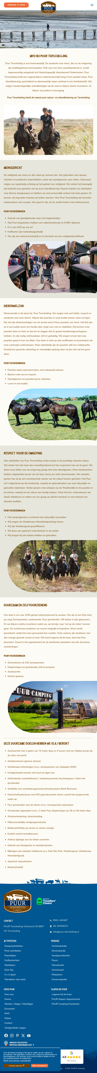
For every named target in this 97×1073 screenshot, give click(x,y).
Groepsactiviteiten (13, 945)
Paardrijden (10, 955)
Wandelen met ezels (15, 979)
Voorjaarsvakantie (61, 955)
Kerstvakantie (59, 950)
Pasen (55, 960)
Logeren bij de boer (62, 994)
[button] (92, 5)
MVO (7, 1013)
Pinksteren (57, 974)
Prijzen (7, 1018)
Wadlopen (9, 965)
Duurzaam (9, 1008)
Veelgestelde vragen (15, 1027)
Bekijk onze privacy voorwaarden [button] (17, 1060)
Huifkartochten (11, 960)
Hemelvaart (58, 969)
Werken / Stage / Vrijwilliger (18, 1003)
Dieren (7, 999)
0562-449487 (60, 920)
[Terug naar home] (48, 7)
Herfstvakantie (59, 945)
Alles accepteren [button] (39, 1066)
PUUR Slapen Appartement (66, 999)
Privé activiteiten (12, 950)
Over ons (9, 994)
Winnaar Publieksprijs (20, 1044)
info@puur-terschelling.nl (66, 931)
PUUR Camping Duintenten (66, 1003)
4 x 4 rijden (10, 974)
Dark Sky (9, 969)
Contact (8, 1022)
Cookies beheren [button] (17, 1066)
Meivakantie (58, 965)
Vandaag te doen (16, 5)
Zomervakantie (59, 979)
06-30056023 (60, 925)
